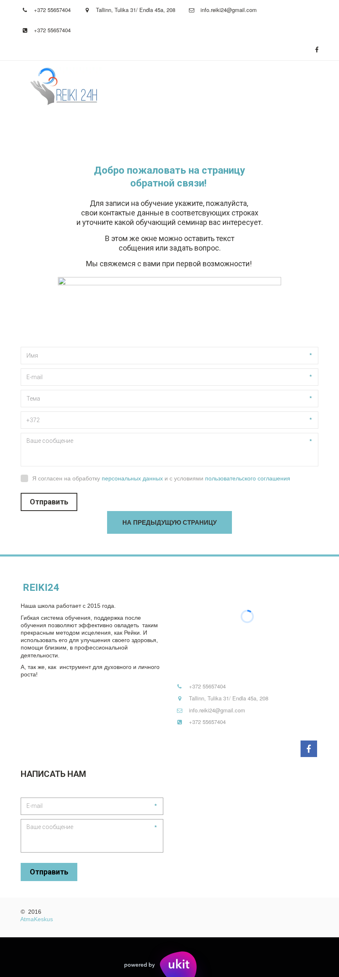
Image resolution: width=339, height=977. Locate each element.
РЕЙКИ (36, 128)
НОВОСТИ (197, 128)
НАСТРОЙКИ (89, 128)
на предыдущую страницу (169, 522)
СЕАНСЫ (145, 128)
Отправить (49, 501)
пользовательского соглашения (247, 478)
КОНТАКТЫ (253, 128)
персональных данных (132, 478)
